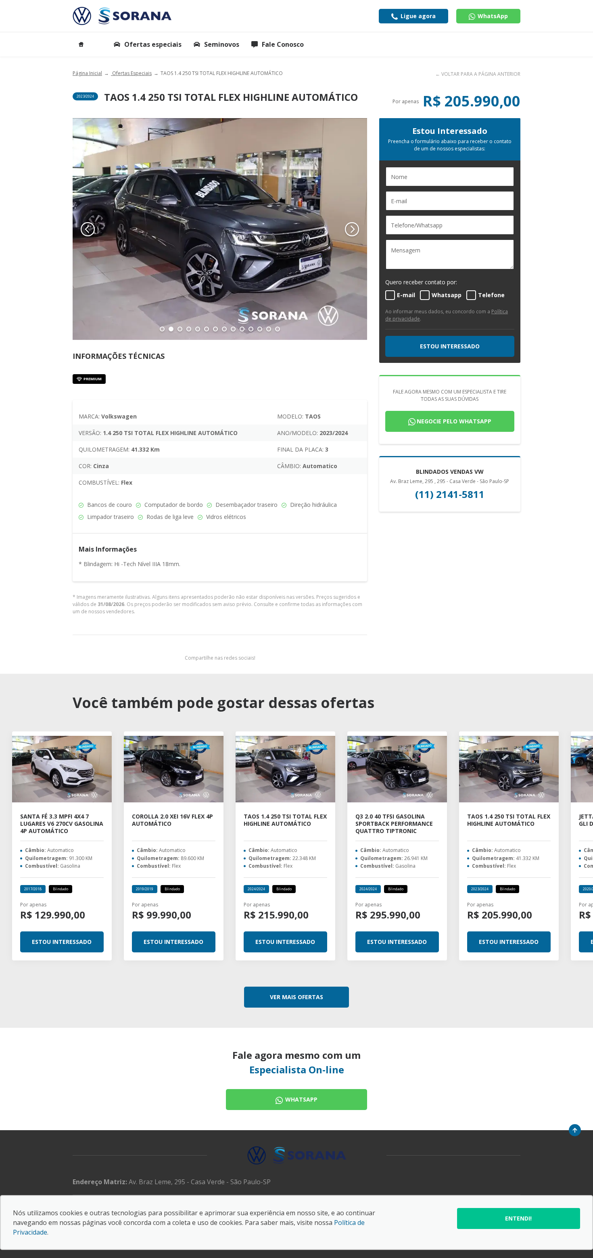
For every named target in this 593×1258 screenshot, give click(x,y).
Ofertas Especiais (131, 73)
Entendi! (518, 1218)
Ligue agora (417, 16)
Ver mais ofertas (296, 997)
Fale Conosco (283, 44)
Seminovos (221, 44)
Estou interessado (62, 942)
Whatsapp (300, 1099)
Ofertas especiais (153, 44)
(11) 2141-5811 (449, 494)
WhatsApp (492, 16)
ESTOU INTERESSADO (450, 346)
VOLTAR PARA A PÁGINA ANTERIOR (480, 74)
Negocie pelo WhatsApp (454, 421)
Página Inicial (87, 73)
